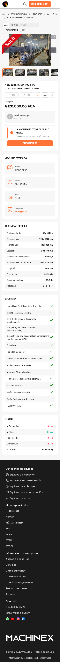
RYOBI (9, 546)
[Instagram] (18, 619)
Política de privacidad (19, 652)
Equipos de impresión (22, 474)
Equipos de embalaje (22, 486)
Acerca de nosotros (17, 559)
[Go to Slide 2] (20, 72)
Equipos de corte (20, 498)
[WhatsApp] (7, 619)
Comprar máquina (19, 14)
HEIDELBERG (37, 14)
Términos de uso (44, 652)
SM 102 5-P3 (52, 14)
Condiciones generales (19, 582)
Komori (10, 517)
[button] (40, 4)
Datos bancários (16, 570)
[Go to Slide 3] (32, 72)
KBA (8, 528)
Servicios (11, 565)
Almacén (11, 594)
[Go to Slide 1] (8, 72)
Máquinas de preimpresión (26, 480)
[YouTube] (13, 619)
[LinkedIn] (23, 619)
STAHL (9, 540)
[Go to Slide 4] (44, 72)
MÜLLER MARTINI (15, 522)
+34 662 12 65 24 (15, 607)
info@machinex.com (18, 613)
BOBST (10, 534)
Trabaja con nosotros (19, 588)
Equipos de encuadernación (26, 492)
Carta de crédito (16, 576)
